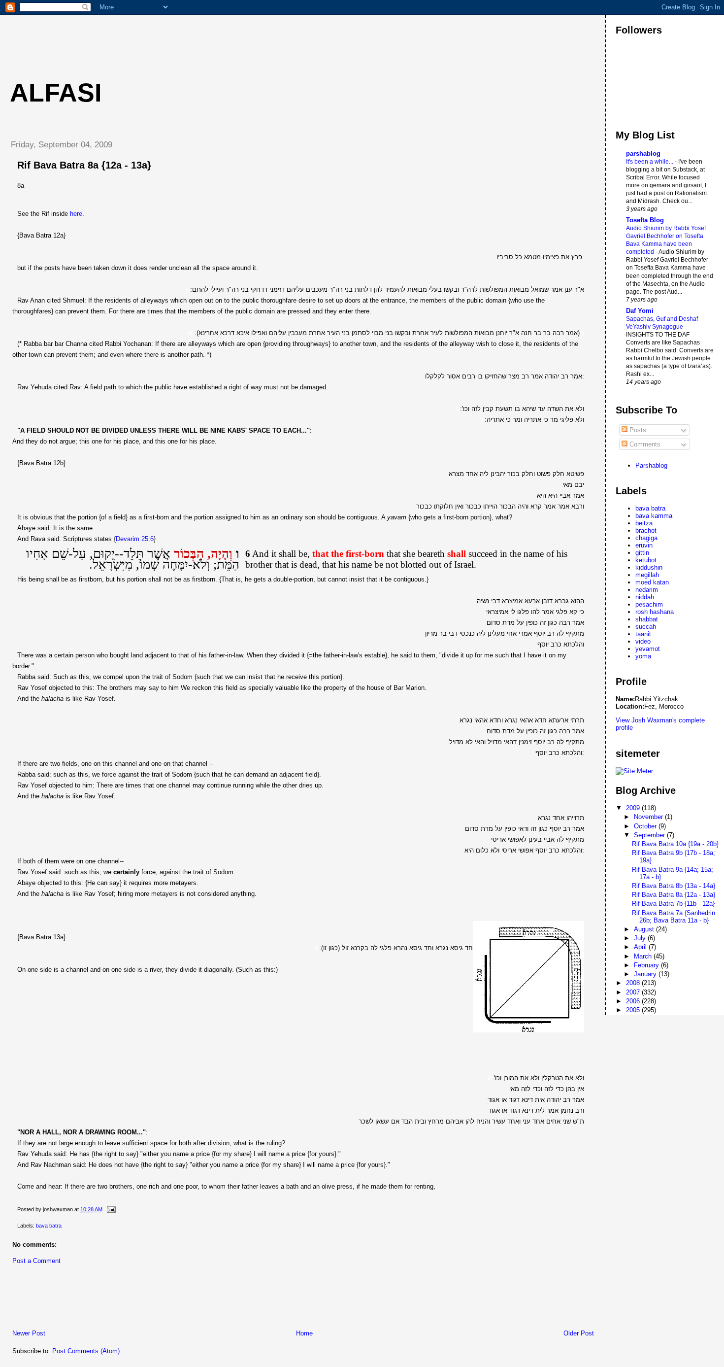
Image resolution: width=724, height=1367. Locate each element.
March (644, 956)
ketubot (646, 560)
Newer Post (28, 1333)
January (646, 974)
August (645, 929)
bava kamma (653, 515)
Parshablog (651, 465)
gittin (642, 552)
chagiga (646, 538)
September (650, 835)
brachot (646, 530)
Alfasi (55, 92)
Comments (643, 444)
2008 (634, 983)
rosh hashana (654, 611)
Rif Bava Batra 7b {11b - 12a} (673, 903)
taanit (643, 634)
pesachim (649, 604)
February (647, 965)
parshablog (643, 153)
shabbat (646, 619)
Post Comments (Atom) (86, 1351)
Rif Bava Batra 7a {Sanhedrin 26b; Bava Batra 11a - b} (673, 916)
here (76, 213)
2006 (634, 1001)
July (641, 938)
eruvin (644, 545)
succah (645, 626)
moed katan (652, 582)
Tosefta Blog (645, 220)
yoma (643, 656)
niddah (644, 597)
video (643, 641)
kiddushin (648, 567)
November (649, 816)
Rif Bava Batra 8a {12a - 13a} (84, 165)
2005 (634, 1010)
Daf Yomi (640, 310)
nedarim (646, 589)
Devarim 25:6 (135, 539)
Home (304, 1333)
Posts (636, 430)
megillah (647, 575)
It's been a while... (650, 161)
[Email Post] (110, 1209)
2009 (634, 808)
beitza (644, 523)
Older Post (578, 1333)
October (646, 826)
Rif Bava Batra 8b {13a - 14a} (673, 885)
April (641, 947)
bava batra (49, 1226)
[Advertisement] (181, 37)
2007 (634, 992)
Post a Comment (36, 1260)
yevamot (647, 648)
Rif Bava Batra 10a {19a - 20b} (675, 844)
